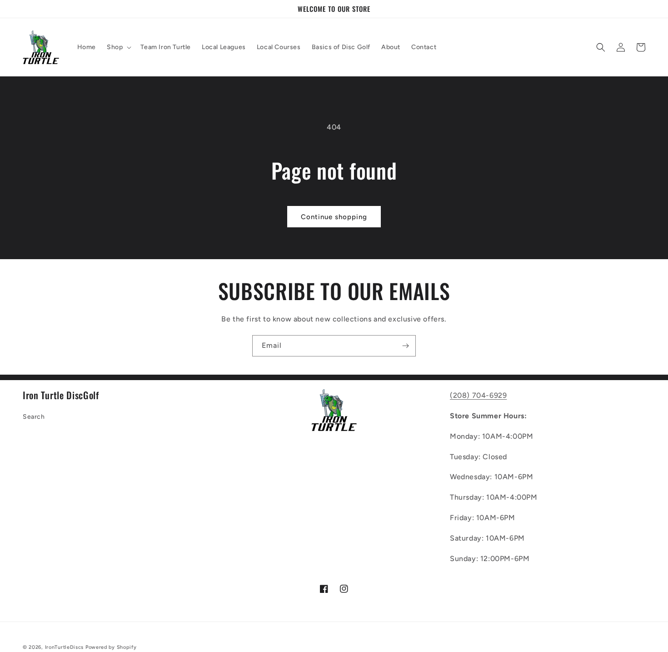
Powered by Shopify (111, 647)
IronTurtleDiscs (64, 647)
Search (34, 417)
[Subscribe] (405, 345)
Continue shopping (334, 217)
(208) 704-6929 (478, 395)
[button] (118, 47)
